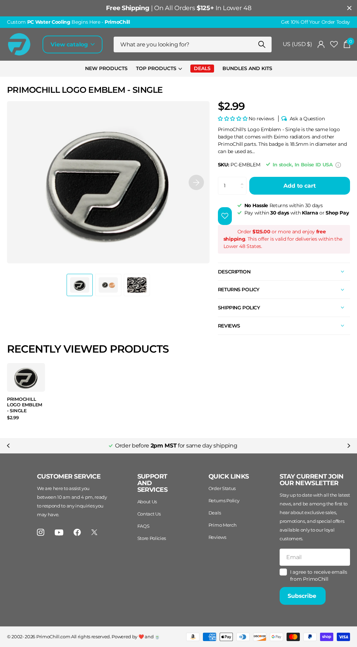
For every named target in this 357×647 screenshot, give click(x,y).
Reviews (217, 537)
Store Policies (151, 538)
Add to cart (299, 185)
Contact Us (149, 514)
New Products (106, 68)
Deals (214, 513)
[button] (196, 182)
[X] (94, 532)
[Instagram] (40, 532)
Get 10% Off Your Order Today (315, 22)
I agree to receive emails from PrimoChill (318, 575)
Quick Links (228, 476)
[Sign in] (321, 44)
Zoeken (262, 44)
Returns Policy (224, 500)
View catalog (70, 44)
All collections (159, 69)
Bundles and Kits (247, 68)
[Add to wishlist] (225, 216)
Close (349, 8)
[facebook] (77, 532)
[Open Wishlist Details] (334, 44)
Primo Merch (222, 525)
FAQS (143, 526)
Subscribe (303, 596)
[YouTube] (59, 532)
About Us (147, 501)
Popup (338, 164)
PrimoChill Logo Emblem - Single (24, 404)
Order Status (222, 488)
